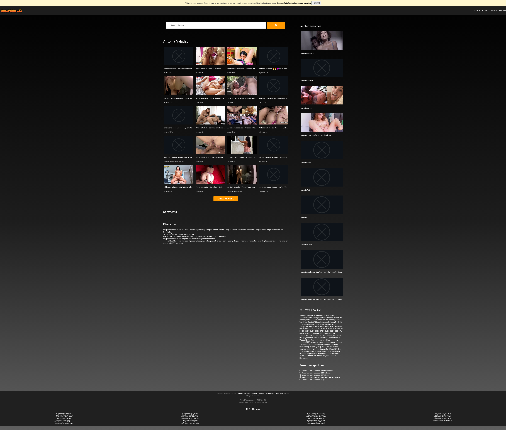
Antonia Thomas (307, 53)
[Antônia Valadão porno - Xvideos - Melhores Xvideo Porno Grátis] (210, 65)
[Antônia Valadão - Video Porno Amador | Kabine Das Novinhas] (242, 183)
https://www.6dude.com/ (63, 418)
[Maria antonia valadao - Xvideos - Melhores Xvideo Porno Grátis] (242, 65)
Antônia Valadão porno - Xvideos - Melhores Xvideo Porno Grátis (221, 69)
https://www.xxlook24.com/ (190, 422)
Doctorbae (304, 347)
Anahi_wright (325, 324)
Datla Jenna (310, 340)
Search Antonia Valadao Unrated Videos (317, 371)
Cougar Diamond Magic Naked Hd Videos (320, 352)
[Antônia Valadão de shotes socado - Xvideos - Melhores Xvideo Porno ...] (210, 153)
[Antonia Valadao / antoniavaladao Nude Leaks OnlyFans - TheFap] (273, 94)
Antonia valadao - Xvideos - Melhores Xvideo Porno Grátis (218, 98)
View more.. (226, 198)
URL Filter (275, 393)
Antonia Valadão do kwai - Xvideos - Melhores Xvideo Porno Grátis (221, 128)
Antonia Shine (306, 163)
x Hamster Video (306, 344)
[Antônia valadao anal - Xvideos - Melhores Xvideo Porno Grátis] (242, 124)
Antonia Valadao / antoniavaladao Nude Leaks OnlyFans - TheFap (284, 98)
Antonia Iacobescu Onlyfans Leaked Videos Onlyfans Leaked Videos (327, 299)
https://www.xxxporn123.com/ (190, 418)
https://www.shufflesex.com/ (64, 423)
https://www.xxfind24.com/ (190, 420)
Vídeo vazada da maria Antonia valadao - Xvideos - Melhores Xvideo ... (191, 187)
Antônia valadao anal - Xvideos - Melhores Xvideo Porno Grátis (251, 128)
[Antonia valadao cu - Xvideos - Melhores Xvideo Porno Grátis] (273, 124)
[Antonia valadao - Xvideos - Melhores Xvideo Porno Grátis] (210, 94)
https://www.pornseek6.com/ (316, 418)
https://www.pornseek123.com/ (316, 417)
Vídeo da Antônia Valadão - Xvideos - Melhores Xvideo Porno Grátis (253, 98)
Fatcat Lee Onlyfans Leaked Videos (320, 320)
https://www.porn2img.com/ (442, 415)
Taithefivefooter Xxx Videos (311, 335)
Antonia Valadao (307, 80)
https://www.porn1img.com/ (442, 413)
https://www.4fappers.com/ (63, 413)
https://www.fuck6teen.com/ (316, 415)
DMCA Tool (284, 393)
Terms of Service (498, 10)
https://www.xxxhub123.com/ (190, 417)
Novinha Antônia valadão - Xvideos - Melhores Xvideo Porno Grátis (190, 98)
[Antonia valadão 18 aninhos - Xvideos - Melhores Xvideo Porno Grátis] (210, 183)
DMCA (477, 10)
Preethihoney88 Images (332, 335)
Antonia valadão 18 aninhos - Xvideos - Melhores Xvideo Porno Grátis (223, 187)
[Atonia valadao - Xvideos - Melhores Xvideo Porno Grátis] (273, 153)
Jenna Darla (315, 342)
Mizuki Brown (319, 344)
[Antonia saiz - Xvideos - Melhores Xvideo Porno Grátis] (242, 153)
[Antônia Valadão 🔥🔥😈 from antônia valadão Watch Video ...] (273, 65)
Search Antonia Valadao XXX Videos (315, 373)
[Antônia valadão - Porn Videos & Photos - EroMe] (178, 153)
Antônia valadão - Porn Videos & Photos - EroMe (183, 157)
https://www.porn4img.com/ (442, 418)
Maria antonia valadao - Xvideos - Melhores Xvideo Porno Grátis (252, 69)
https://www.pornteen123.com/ (316, 420)
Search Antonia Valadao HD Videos (315, 375)
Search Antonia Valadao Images (313, 379)
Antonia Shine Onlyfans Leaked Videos (316, 135)
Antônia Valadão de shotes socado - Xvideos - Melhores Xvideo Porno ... (224, 157)
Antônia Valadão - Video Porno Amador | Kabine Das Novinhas (251, 187)
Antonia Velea (306, 108)
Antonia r (304, 217)
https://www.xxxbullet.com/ (190, 415)
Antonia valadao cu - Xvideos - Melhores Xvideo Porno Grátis (282, 128)
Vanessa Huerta (312, 324)
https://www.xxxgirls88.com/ (190, 423)
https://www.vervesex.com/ (189, 413)
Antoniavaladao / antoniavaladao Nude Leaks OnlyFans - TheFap (189, 69)
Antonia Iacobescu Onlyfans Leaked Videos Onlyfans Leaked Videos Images (330, 272)
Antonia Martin (306, 245)
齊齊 (308, 342)
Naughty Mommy (306, 338)
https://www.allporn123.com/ (316, 422)
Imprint (485, 10)
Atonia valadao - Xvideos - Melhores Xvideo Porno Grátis (281, 157)
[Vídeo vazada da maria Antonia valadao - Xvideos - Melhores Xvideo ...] (178, 183)
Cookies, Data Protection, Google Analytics (294, 3)
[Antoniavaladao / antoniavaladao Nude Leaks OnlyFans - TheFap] (178, 65)
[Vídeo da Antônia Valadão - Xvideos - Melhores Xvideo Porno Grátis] (242, 94)
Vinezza (335, 333)
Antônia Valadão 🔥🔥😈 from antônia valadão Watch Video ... (283, 69)
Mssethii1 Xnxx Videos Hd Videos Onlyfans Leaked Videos (320, 350)
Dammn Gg (324, 349)
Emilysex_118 (314, 347)
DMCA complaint (176, 243)
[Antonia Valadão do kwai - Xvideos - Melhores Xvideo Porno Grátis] (210, 124)
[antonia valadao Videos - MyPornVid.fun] (178, 124)
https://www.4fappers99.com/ (64, 415)
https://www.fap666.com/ (63, 420)
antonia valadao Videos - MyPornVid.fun (179, 128)
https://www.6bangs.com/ (64, 417)
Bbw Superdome (331, 344)
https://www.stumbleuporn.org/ (442, 420)
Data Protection (264, 393)
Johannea (320, 340)
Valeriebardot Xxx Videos (331, 342)
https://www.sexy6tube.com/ (316, 413)
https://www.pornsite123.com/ (63, 422)
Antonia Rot (305, 190)
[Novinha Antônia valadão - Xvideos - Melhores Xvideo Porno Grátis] (178, 94)
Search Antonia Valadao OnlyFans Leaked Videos (320, 377)
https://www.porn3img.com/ (442, 417)
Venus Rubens (332, 353)
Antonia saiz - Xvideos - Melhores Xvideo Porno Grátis (248, 157)
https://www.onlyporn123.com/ (316, 423)
